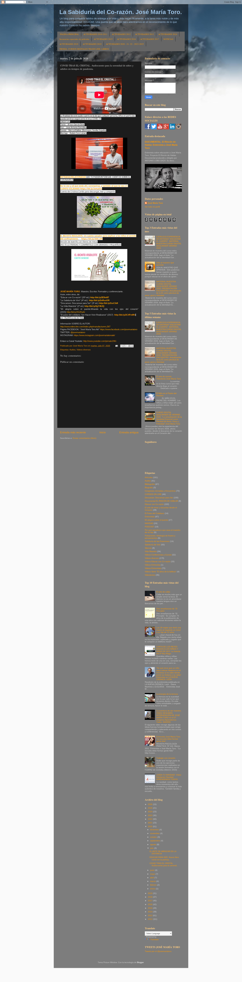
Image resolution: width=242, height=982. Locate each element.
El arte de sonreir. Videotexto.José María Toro (168, 377)
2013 (150, 915)
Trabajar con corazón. (166, 758)
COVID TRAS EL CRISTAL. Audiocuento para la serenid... (164, 864)
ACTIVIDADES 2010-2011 (95, 34)
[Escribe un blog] (124, 346)
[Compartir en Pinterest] (132, 346)
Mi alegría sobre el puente (156, 520)
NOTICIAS (168, 39)
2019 (150, 893)
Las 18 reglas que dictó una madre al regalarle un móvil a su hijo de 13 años (168, 630)
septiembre (155, 841)
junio (152, 870)
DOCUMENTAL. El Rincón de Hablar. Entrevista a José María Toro (161, 145)
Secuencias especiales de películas (74, 39)
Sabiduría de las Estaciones (157, 541)
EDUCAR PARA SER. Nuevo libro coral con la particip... (164, 858)
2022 (150, 819)
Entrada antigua (129, 432)
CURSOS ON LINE (153, 494)
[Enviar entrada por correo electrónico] (116, 346)
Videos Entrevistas (153, 568)
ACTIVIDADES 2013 (144, 34)
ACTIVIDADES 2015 (103, 39)
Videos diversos (84, 350)
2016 (150, 904)
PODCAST (149, 527)
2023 (150, 815)
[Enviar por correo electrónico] (121, 346)
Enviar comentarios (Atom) (84, 438)
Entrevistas (150, 517)
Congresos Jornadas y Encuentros (160, 491)
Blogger (140, 962)
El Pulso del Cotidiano (154, 513)
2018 (150, 897)
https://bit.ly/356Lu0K (92, 238)
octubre (153, 837)
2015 (150, 908)
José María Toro (155, 203)
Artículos (149, 477)
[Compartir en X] (126, 346)
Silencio (148, 548)
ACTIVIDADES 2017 (149, 39)
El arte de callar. (163, 592)
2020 (150, 826)
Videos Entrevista (152, 565)
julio (152, 848)
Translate (154, 939)
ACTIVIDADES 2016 (126, 39)
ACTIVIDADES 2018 (68, 44)
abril (152, 878)
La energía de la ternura (167, 694)
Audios (72, 350)
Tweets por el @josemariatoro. (158, 951)
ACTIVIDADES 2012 (121, 34)
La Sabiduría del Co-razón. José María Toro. (120, 12)
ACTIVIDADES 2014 (167, 34)
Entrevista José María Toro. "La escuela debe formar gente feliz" (168, 739)
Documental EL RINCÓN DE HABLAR (161, 501)
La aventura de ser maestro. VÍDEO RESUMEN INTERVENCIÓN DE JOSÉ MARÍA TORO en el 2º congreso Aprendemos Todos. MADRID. (169, 716)
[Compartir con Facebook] (129, 346)
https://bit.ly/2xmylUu (91, 188)
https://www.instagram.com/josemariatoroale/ (94, 335)
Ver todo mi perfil (152, 207)
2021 (150, 823)
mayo (153, 874)
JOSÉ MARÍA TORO (70, 291)
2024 (150, 812)
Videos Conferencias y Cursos (158, 555)
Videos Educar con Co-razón (157, 561)
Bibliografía (150, 484)
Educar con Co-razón (154, 504)
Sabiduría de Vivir (152, 545)
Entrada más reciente (73, 432)
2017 (150, 901)
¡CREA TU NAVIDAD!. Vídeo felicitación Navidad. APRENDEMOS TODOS (168, 777)
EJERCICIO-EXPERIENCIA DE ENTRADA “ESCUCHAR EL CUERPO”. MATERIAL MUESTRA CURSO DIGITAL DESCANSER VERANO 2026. (168, 242)
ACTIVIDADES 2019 (92, 44)
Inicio (102, 432)
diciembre (154, 830)
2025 (150, 808)
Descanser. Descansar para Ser (159, 498)
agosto (153, 844)
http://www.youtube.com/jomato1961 (99, 341)
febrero (153, 885)
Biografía (149, 488)
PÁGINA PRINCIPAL (69, 34)
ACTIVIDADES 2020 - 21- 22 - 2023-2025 (125, 44)
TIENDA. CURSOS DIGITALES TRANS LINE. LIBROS (84, 48)
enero (153, 889)
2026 (150, 804)
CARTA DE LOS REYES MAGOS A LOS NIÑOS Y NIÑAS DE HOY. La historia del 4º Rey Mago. (168, 650)
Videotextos (150, 575)
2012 (150, 919)
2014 (150, 912)
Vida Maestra (151, 551)
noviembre (155, 833)
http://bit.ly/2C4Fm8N (124, 315)
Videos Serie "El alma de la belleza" (160, 572)
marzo (153, 881)
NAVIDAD (149, 523)
